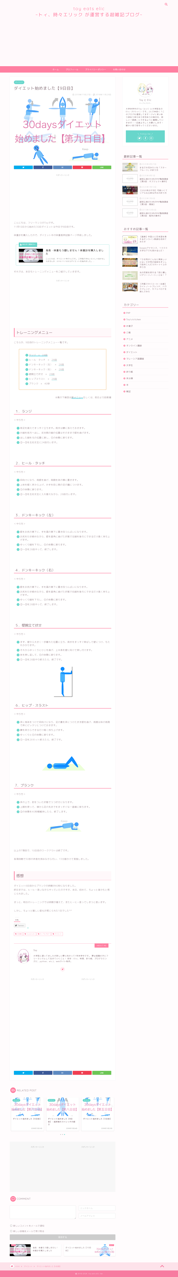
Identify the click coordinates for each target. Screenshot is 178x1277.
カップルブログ (44, 934)
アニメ (129, 339)
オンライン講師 (134, 345)
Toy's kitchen (133, 319)
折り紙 (129, 371)
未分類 (129, 378)
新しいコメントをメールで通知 (28, 1225)
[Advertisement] (89, 45)
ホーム (56, 69)
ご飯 (128, 332)
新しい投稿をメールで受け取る (28, 1231)
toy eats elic (30, 934)
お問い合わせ (119, 69)
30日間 (19, 934)
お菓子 (129, 326)
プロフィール (72, 69)
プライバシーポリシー (95, 69)
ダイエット (19, 82)
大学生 (129, 365)
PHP (128, 312)
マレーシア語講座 (135, 358)
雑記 (128, 391)
